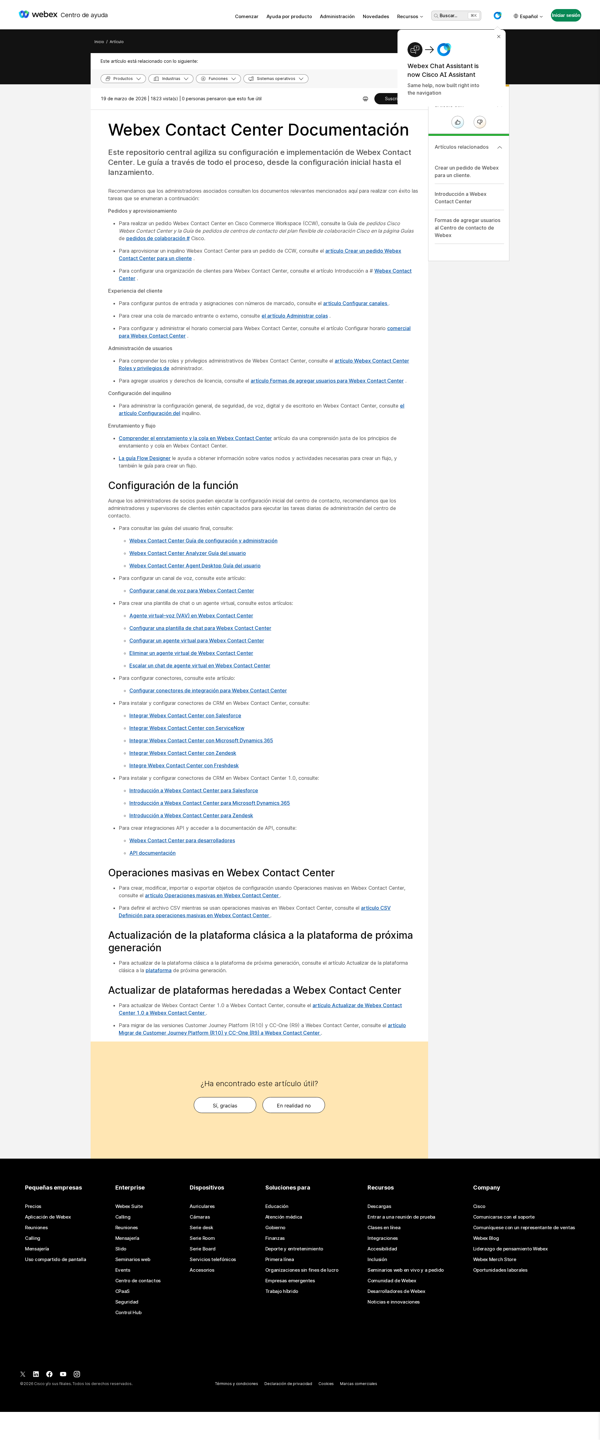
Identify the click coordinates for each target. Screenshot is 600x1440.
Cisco (479, 1206)
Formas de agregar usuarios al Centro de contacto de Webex (467, 227)
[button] (497, 15)
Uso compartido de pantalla (55, 1259)
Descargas (379, 1206)
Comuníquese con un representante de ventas (524, 1227)
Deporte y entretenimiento (294, 1249)
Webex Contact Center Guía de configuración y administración (203, 540)
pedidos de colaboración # (158, 238)
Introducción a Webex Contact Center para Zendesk (191, 815)
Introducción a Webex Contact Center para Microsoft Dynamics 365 (209, 803)
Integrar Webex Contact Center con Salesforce (185, 715)
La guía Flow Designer (145, 458)
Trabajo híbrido (281, 1291)
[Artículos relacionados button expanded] (500, 147)
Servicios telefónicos (213, 1259)
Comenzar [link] (246, 16)
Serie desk (201, 1227)
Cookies (326, 1383)
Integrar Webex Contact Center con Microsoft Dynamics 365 (201, 740)
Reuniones (36, 1227)
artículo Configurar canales (355, 303)
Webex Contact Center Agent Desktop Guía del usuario (195, 565)
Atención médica (283, 1217)
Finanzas (275, 1238)
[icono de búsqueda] (436, 16)
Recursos (407, 16)
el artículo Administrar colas (295, 316)
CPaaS (122, 1291)
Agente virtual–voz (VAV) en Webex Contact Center (191, 615)
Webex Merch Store (494, 1259)
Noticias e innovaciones (394, 1302)
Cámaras (200, 1217)
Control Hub (128, 1312)
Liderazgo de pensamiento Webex (510, 1249)
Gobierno (275, 1227)
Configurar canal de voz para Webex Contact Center (191, 590)
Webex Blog (486, 1238)
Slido (121, 1249)
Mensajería (37, 1249)
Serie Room (202, 1238)
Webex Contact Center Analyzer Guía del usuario (187, 553)
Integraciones (383, 1238)
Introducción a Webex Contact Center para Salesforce (193, 790)
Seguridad (126, 1302)
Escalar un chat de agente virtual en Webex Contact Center (199, 665)
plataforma (159, 970)
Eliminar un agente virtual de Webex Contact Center (191, 653)
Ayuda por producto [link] (289, 16)
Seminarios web (132, 1259)
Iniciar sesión (566, 15)
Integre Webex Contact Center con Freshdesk (184, 765)
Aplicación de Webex (48, 1217)
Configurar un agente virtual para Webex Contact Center (196, 640)
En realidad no (294, 1105)
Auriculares (202, 1206)
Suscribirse (396, 98)
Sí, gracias (225, 1105)
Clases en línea (384, 1227)
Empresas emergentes (290, 1281)
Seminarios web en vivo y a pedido (406, 1270)
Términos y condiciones (236, 1383)
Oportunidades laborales (500, 1270)
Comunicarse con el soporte (504, 1217)
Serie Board (203, 1249)
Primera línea (279, 1259)
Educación (276, 1206)
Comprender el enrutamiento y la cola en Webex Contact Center (195, 438)
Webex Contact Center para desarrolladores (182, 840)
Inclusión (377, 1259)
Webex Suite (129, 1206)
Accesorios (202, 1270)
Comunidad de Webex (392, 1281)
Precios (33, 1206)
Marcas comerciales (358, 1383)
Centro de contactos (138, 1281)
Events (122, 1270)
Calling (32, 1238)
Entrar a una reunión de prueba (401, 1217)
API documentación (152, 853)
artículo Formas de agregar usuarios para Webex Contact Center (327, 381)
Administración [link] (337, 16)
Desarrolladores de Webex (396, 1291)
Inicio (99, 41)
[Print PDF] (365, 98)
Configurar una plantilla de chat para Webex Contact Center (200, 628)
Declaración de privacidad (288, 1383)
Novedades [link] (376, 16)
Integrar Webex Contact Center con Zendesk (182, 753)
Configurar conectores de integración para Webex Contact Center (208, 690)
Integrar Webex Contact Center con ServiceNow (186, 728)
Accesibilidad (382, 1249)
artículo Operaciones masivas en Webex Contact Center (212, 895)
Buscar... (448, 15)
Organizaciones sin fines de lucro (301, 1270)
